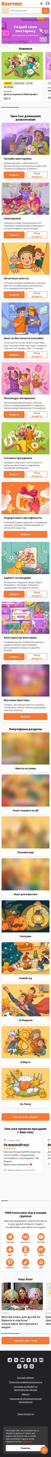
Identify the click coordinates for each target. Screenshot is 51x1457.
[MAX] (32, 1366)
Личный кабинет (25, 1377)
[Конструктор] (25, 30)
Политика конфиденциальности (25, 1382)
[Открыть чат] (44, 1450)
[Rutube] (41, 1360)
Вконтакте (25, 1242)
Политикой (27, 1441)
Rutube (41, 1255)
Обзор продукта (37, 175)
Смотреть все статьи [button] (25, 1340)
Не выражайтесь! (16, 1144)
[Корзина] (41, 3)
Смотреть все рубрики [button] (25, 1116)
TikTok (25, 1267)
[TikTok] (25, 1366)
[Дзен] (29, 1360)
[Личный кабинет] (47, 4)
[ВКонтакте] (16, 1360)
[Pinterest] (19, 1366)
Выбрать (14, 175)
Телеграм (10, 1242)
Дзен (10, 1255)
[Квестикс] (12, 4)
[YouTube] (22, 1360)
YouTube (41, 1242)
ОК (25, 1255)
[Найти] (45, 11)
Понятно (25, 1448)
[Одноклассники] (35, 1360)
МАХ (41, 1267)
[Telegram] (10, 1360)
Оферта (25, 1394)
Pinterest (9, 1267)
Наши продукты (25, 1414)
